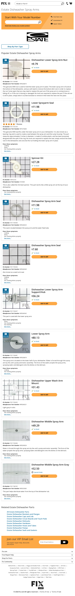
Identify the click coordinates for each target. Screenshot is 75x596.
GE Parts (63, 566)
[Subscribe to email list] (64, 542)
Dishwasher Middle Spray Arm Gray (50, 464)
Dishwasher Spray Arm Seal (46, 201)
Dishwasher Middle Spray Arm (48, 421)
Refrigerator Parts (35, 572)
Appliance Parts (34, 575)
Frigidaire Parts (54, 566)
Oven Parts (62, 572)
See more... (7, 151)
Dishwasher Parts (13, 572)
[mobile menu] (9, 3)
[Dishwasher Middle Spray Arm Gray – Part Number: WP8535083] (16, 473)
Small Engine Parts (59, 575)
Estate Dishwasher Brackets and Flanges (23, 514)
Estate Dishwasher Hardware (18, 523)
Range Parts (13, 575)
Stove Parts (54, 572)
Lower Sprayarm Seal (43, 102)
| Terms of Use (44, 592)
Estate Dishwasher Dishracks (18, 521)
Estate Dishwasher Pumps (17, 528)
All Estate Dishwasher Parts (18, 512)
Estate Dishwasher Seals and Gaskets (22, 530)
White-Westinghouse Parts (56, 570)
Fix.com (4, 551)
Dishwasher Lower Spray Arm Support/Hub (47, 291)
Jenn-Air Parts (25, 568)
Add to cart (44, 71)
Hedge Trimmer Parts (29, 577)
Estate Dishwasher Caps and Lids (20, 516)
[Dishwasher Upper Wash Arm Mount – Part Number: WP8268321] (16, 389)
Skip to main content (37, 5)
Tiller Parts (49, 577)
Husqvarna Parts (14, 568)
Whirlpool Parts (42, 570)
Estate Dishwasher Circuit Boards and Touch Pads (27, 519)
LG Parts (44, 568)
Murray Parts (13, 570)
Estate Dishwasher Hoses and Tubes (21, 526)
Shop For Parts (7, 558)
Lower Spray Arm (41, 333)
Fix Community (7, 562)
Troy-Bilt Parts (32, 570)
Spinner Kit (37, 157)
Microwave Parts (23, 575)
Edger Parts (40, 577)
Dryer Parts (45, 572)
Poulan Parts (23, 570)
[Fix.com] (4, 3)
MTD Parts (61, 568)
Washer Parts (24, 572)
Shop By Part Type (15, 46)
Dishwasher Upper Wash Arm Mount (47, 382)
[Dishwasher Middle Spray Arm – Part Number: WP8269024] (16, 430)
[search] (62, 3)
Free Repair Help (8, 555)
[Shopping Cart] (70, 3)
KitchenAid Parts (35, 568)
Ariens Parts (21, 566)
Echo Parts (45, 566)
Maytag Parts (52, 568)
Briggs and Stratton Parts (33, 566)
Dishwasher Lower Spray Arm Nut (49, 59)
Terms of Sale (56, 592)
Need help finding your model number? (17, 26)
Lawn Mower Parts (46, 575)
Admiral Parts (12, 566)
